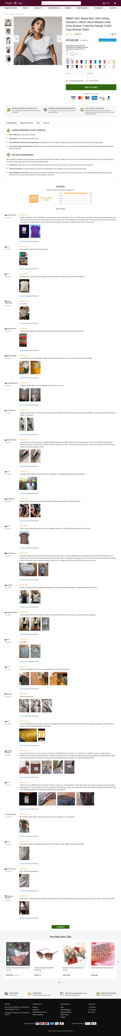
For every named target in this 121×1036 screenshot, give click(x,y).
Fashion (25, 8)
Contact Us (36, 1009)
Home (6, 14)
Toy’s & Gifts (113, 8)
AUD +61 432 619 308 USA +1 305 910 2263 (17, 1007)
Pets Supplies (98, 8)
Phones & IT (38, 8)
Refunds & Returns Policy (40, 1012)
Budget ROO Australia (11, 8)
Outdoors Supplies (82, 8)
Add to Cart (91, 87)
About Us (35, 1007)
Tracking (62, 1017)
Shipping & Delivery (65, 1012)
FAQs (61, 1007)
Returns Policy (64, 1014)
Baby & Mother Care (53, 8)
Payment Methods (65, 1009)
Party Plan (68, 8)
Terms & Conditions (38, 1014)
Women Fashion (20, 14)
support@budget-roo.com (12, 1009)
